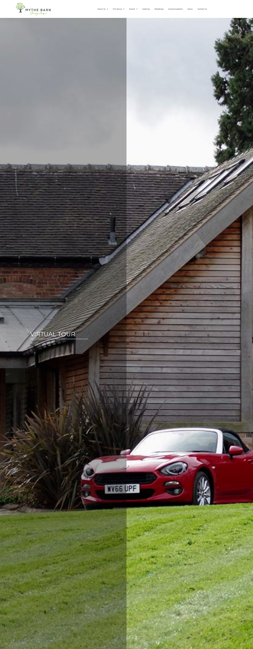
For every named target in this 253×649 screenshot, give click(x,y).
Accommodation (175, 9)
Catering (146, 9)
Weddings (159, 9)
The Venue (117, 9)
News (190, 9)
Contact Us (202, 9)
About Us (101, 9)
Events (132, 9)
